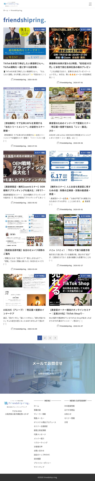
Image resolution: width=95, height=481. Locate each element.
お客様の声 (38, 446)
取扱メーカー (39, 418)
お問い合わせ (39, 450)
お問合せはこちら (46, 373)
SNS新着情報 (69, 406)
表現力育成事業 (40, 430)
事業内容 (37, 410)
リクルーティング (41, 442)
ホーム (36, 406)
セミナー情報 (69, 418)
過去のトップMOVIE (42, 455)
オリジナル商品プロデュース (45, 422)
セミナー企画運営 (41, 426)
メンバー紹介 (39, 438)
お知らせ (67, 414)
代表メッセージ (40, 434)
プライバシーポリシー (42, 463)
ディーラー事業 (40, 414)
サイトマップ (39, 467)
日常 (66, 422)
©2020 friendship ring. (47, 477)
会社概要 (37, 459)
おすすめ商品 (69, 410)
